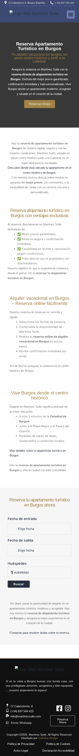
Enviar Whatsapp (21, 722)
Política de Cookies (58, 743)
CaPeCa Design (48, 738)
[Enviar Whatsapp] (7, 722)
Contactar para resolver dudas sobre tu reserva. (40, 632)
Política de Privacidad (20, 743)
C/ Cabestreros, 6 (22, 706)
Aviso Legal (20, 750)
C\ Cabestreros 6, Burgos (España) (27, 3)
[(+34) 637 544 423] (51, 2)
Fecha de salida (20, 540)
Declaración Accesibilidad (58, 750)
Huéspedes (17, 563)
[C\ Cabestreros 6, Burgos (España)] (5, 2)
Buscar (18, 584)
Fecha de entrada (22, 519)
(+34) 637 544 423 (64, 3)
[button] (71, 15)
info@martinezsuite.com (26, 716)
